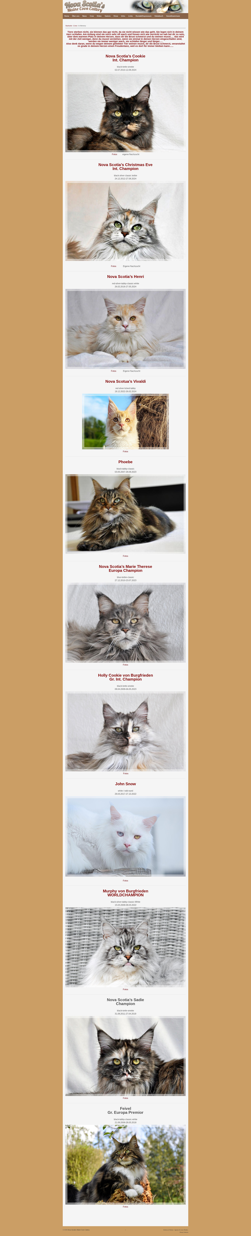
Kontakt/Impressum (144, 16)
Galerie (107, 16)
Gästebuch (159, 16)
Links (130, 16)
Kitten (99, 16)
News (84, 16)
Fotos (114, 154)
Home (66, 16)
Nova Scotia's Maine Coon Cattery (78, 1230)
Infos (123, 16)
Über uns (75, 16)
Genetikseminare (173, 16)
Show (115, 16)
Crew (92, 16)
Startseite (68, 26)
